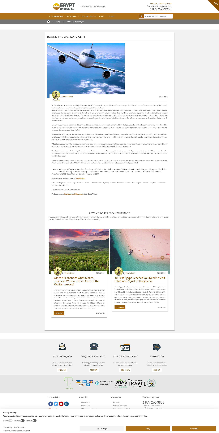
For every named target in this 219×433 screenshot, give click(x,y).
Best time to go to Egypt (155, 408)
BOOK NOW (125, 370)
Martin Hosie (68, 96)
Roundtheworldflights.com (73, 194)
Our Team (86, 406)
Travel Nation (80, 178)
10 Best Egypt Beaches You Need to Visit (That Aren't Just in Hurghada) (140, 279)
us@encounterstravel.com (152, 405)
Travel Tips (56, 100)
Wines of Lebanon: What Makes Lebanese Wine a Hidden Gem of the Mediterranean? (76, 281)
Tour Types (71, 16)
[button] (56, 258)
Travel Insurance (121, 406)
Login (110, 16)
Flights (117, 402)
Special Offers (89, 16)
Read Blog (59, 313)
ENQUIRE (62, 370)
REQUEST (93, 370)
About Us (153, 3)
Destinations (56, 16)
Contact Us (163, 3)
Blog (169, 3)
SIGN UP (157, 370)
